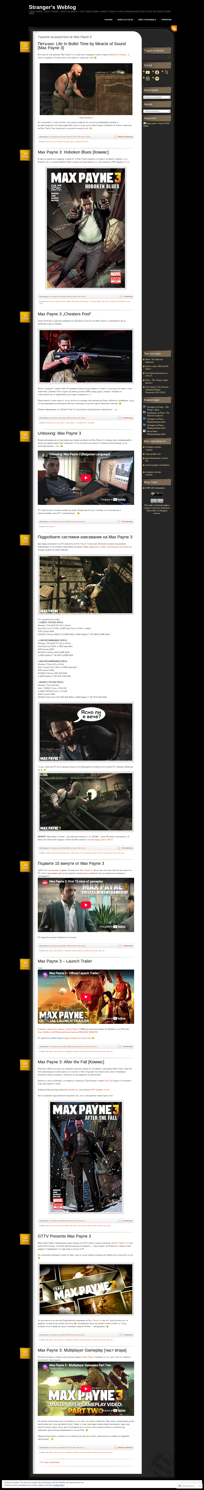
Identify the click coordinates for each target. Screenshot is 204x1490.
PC (82, 853)
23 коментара (127, 521)
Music (89, 137)
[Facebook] (157, 72)
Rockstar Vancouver (110, 853)
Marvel (68, 301)
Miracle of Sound (118, 55)
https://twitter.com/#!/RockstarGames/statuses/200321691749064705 (68, 1032)
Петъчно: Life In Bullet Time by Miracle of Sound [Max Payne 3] (82, 46)
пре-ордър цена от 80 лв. (102, 839)
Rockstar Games (96, 853)
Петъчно (49, 141)
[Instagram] (147, 78)
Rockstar (123, 301)
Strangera (54, 137)
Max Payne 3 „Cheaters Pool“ (64, 314)
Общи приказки (77, 1046)
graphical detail (56, 853)
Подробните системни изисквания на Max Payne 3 (85, 537)
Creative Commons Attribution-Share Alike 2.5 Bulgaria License (157, 510)
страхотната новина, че (57, 1029)
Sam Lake (108, 1081)
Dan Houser (50, 301)
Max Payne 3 (70, 141)
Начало (108, 20)
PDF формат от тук (100, 1090)
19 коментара (127, 848)
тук (125, 159)
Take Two (121, 853)
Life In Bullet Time (59, 141)
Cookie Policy (58, 1485)
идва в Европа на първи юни (78, 1038)
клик (86, 128)
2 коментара (127, 1221)
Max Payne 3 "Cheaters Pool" (77, 423)
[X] (166, 72)
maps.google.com (153, 454)
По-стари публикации (48, 1462)
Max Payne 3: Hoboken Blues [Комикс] (73, 152)
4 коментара (127, 418)
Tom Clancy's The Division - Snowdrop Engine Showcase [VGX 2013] (157, 390)
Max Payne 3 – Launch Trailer (65, 961)
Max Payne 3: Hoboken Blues (90, 301)
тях (90, 837)
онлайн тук (73, 1090)
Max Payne (82, 137)
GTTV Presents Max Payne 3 (64, 1236)
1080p (48, 853)
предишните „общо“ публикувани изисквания (109, 547)
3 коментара (127, 1046)
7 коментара (127, 946)
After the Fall (50, 1225)
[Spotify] (157, 78)
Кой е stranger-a (147, 20)
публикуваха (53, 870)
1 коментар (127, 296)
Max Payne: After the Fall (110, 301)
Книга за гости (125, 20)
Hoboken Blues (60, 301)
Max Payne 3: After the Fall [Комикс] (71, 1062)
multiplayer (68, 1051)
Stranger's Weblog (52, 7)
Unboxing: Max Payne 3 (59, 433)
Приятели (166, 20)
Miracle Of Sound (82, 141)
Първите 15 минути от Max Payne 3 (71, 863)
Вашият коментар (125, 137)
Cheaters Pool (51, 423)
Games (74, 137)
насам (130, 1255)
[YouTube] (147, 72)
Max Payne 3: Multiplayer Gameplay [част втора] (82, 1350)
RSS (173, 29)
